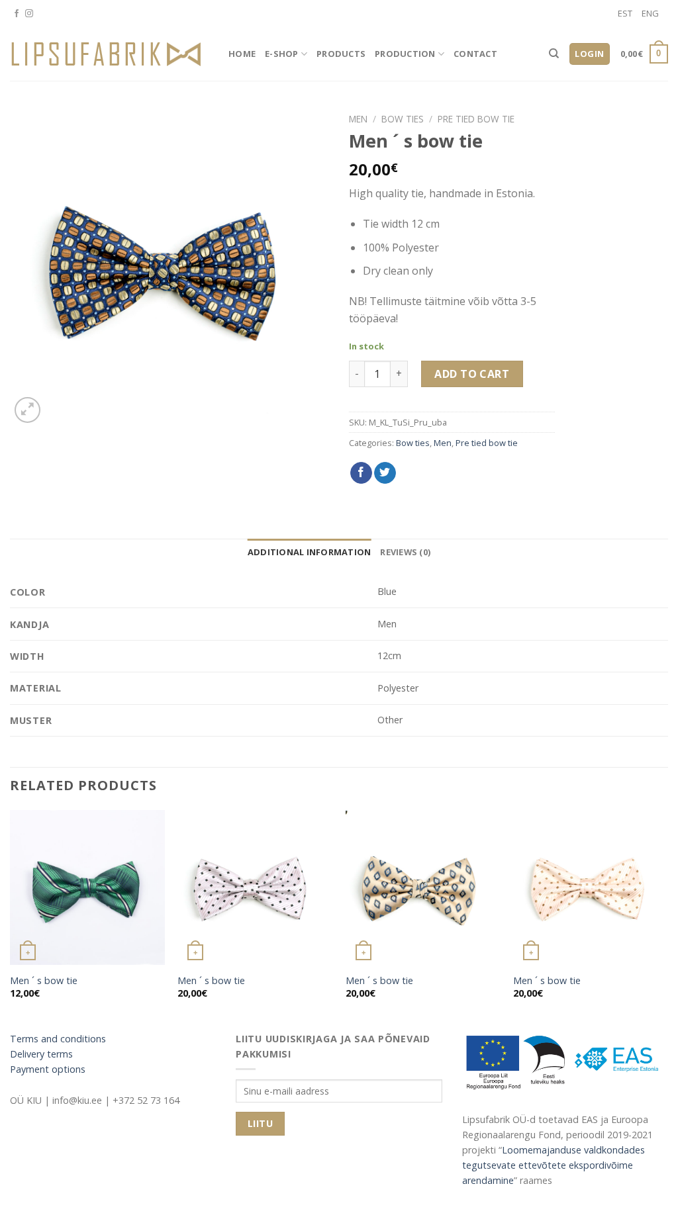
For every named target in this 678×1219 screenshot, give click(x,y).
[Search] (554, 53)
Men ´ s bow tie (43, 981)
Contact (475, 54)
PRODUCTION (405, 54)
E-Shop (282, 54)
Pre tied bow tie (476, 119)
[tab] (309, 552)
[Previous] (11, 916)
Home (242, 54)
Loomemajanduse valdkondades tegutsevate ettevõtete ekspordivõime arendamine (553, 1165)
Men (358, 119)
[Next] (667, 916)
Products (340, 54)
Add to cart (471, 374)
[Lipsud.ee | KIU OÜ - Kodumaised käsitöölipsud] (109, 54)
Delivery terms (41, 1054)
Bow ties (402, 119)
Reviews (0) (405, 552)
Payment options (47, 1069)
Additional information (309, 552)
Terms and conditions (58, 1038)
